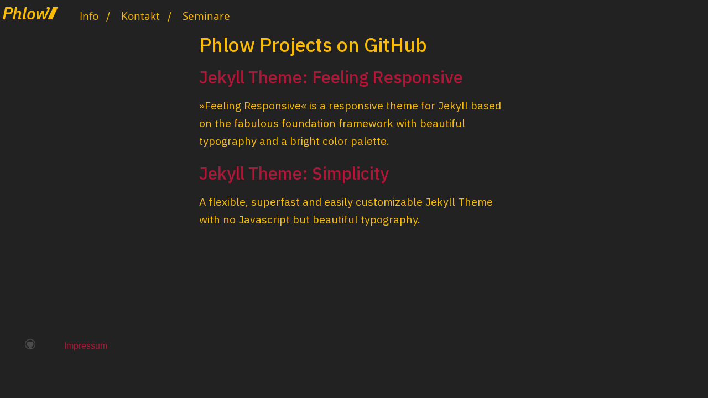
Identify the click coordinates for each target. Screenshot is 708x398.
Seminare (206, 15)
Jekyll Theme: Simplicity (294, 173)
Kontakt (140, 15)
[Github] (30, 345)
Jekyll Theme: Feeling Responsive (331, 77)
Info (89, 15)
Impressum (85, 345)
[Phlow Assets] (36, 10)
